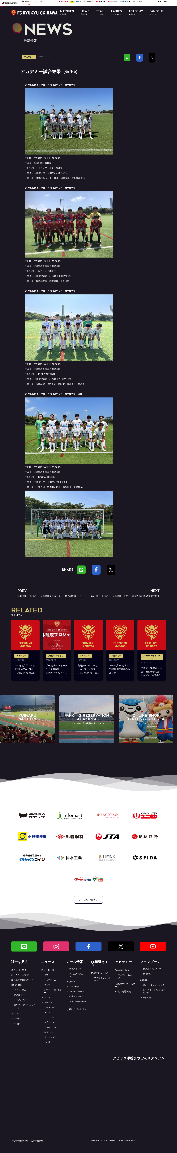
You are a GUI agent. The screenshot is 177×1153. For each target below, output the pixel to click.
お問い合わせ (37, 1140)
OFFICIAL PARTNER (88, 899)
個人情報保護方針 (20, 1140)
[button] (67, 12)
